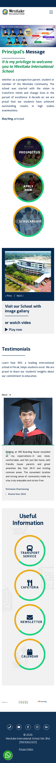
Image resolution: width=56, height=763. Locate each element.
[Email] (19, 727)
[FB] (28, 727)
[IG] (37, 727)
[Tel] (9, 727)
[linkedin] (46, 727)
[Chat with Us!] (7, 755)
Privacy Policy (26, 749)
